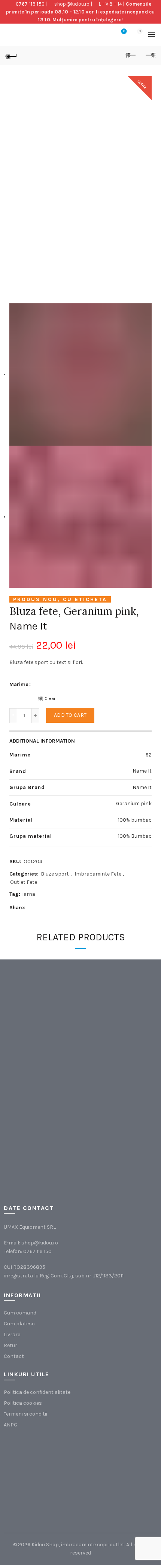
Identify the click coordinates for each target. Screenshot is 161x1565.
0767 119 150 (30, 4)
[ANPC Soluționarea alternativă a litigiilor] (41, 1476)
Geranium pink (134, 803)
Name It (28, 626)
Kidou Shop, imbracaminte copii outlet (77, 1544)
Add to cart (70, 715)
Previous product (131, 55)
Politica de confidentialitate (37, 1392)
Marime (18, 684)
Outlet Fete (23, 882)
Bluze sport (55, 874)
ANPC (10, 1425)
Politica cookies (23, 1403)
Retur (10, 1345)
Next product (149, 55)
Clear (50, 698)
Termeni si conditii (25, 1414)
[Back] (11, 55)
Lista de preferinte (124, 31)
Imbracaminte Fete (98, 874)
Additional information (42, 741)
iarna (28, 894)
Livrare (12, 1334)
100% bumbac (135, 820)
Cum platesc (19, 1323)
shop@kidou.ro (71, 4)
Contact (14, 1356)
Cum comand (20, 1313)
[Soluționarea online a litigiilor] (117, 1476)
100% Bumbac (135, 836)
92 (149, 755)
